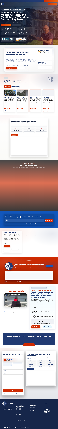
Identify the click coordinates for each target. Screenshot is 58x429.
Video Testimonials (47, 413)
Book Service (7, 86)
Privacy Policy (14, 389)
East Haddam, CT (41, 130)
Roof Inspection (32, 411)
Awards (45, 407)
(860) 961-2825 (53, 3)
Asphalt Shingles (33, 406)
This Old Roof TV (47, 412)
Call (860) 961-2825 (11, 68)
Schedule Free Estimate (6, 25)
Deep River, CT (16, 130)
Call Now (6, 110)
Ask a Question (15, 86)
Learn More (21, 68)
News (45, 410)
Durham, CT (29, 130)
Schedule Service (35, 329)
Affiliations (46, 406)
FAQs (45, 408)
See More (16, 312)
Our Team (46, 411)
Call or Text (16, 25)
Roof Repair (32, 412)
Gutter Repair (32, 409)
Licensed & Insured (47, 409)
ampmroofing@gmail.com (13, 396)
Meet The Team (47, 329)
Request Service (48, 220)
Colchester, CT (29, 128)
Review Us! (49, 266)
